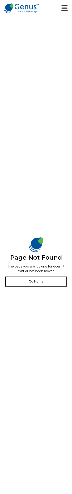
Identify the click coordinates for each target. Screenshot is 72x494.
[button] (64, 9)
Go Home (36, 281)
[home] (22, 8)
